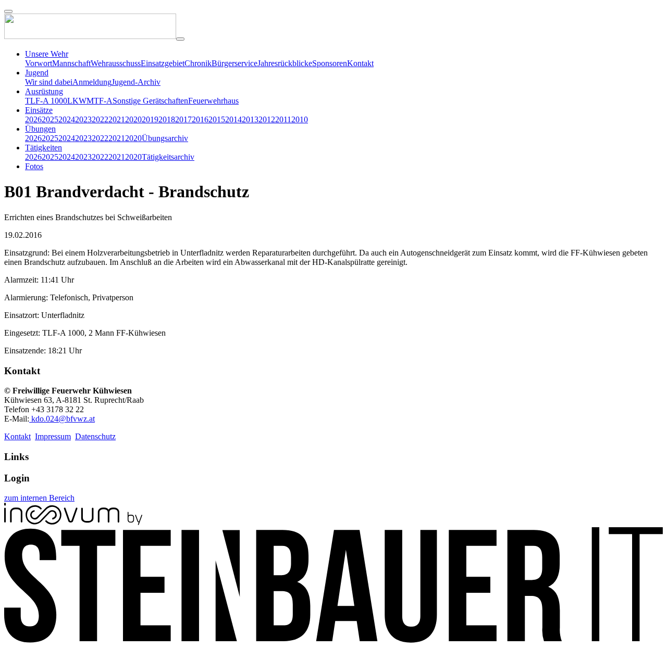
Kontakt (360, 63)
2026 (33, 119)
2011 (283, 119)
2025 (50, 119)
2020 (133, 119)
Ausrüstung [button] (44, 91)
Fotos (34, 166)
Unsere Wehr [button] (46, 53)
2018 (166, 119)
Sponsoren (329, 63)
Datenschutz (95, 436)
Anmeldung (92, 82)
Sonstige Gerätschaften (150, 100)
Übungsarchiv (165, 138)
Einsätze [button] (39, 110)
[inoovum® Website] (73, 522)
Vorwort (38, 63)
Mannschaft (71, 63)
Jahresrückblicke (284, 63)
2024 (66, 119)
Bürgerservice (234, 63)
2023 (83, 119)
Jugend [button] (36, 72)
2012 (266, 119)
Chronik (198, 63)
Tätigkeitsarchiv (168, 156)
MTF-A (100, 100)
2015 (216, 119)
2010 (299, 119)
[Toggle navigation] (180, 39)
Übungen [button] (40, 128)
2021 (116, 119)
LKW (77, 100)
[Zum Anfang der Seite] (8, 11)
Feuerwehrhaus (213, 100)
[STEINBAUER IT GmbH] (333, 639)
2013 (250, 119)
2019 (150, 119)
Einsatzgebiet (162, 63)
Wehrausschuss (116, 63)
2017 (183, 119)
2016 (200, 119)
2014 (233, 119)
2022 (100, 119)
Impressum (53, 436)
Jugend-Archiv (136, 82)
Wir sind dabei (48, 82)
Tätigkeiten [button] (43, 147)
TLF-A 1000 (46, 100)
